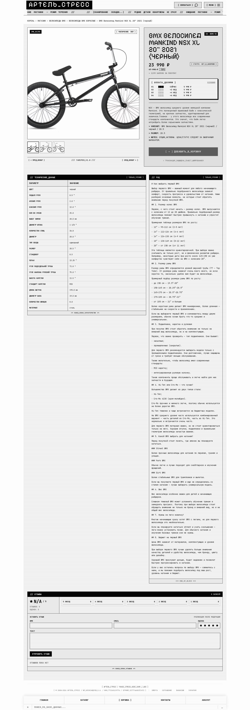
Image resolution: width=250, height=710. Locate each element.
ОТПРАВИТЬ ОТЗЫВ (40, 654)
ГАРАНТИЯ (192, 690)
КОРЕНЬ (30, 21)
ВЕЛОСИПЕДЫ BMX (57, 21)
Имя (31, 621)
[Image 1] (33, 147)
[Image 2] (46, 147)
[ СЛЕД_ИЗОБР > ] (130, 160)
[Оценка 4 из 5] (213, 625)
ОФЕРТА (155, 690)
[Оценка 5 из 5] (217, 625)
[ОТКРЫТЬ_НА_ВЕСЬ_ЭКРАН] (83, 83)
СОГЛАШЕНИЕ (167, 690)
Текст (32, 631)
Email (116, 621)
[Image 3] (58, 147)
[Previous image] (32, 83)
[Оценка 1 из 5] (201, 625)
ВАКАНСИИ (180, 690)
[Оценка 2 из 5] (205, 625)
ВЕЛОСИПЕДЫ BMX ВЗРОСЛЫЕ (82, 21)
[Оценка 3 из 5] (209, 625)
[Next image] (134, 83)
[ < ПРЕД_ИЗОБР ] (37, 160)
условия (211, 82)
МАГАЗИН (42, 21)
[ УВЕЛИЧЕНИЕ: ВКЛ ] (126, 32)
